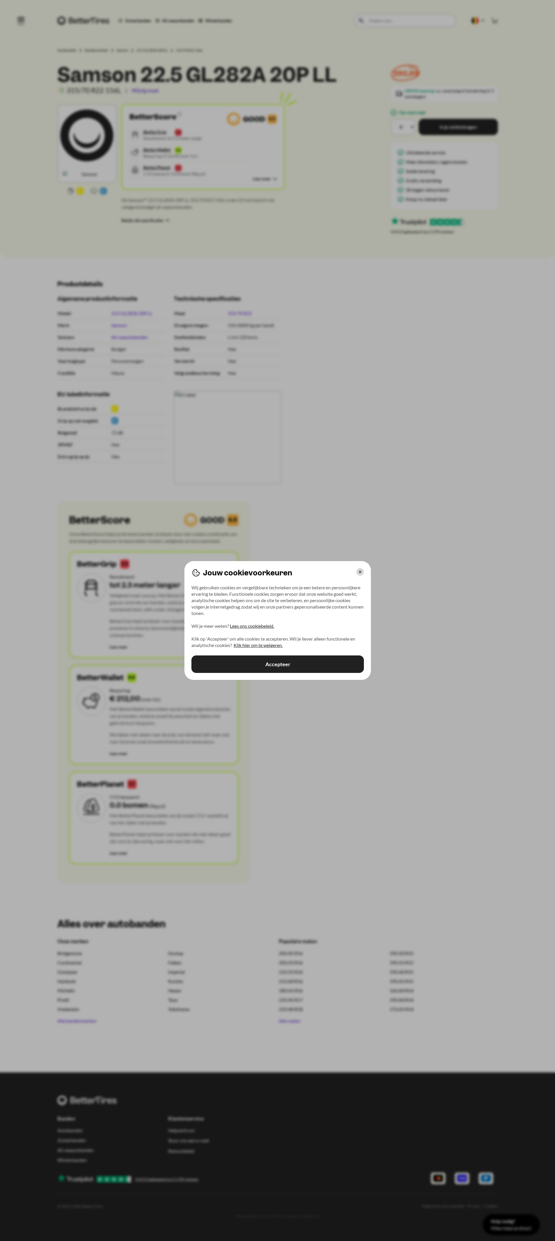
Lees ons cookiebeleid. (252, 626)
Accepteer (277, 664)
